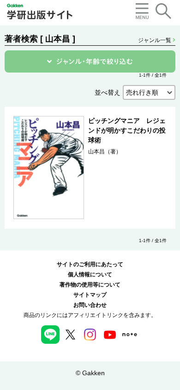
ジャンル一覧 (155, 40)
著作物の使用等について (90, 284)
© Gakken (90, 373)
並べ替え (107, 92)
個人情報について (90, 274)
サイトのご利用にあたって (90, 264)
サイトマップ (90, 295)
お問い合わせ (90, 305)
